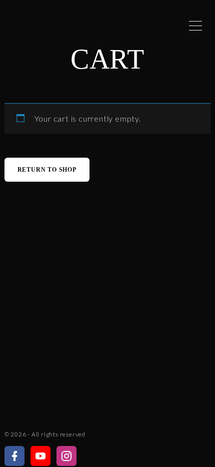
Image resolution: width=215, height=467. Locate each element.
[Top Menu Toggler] (195, 26)
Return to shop (47, 169)
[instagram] (66, 456)
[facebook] (14, 456)
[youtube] (40, 456)
